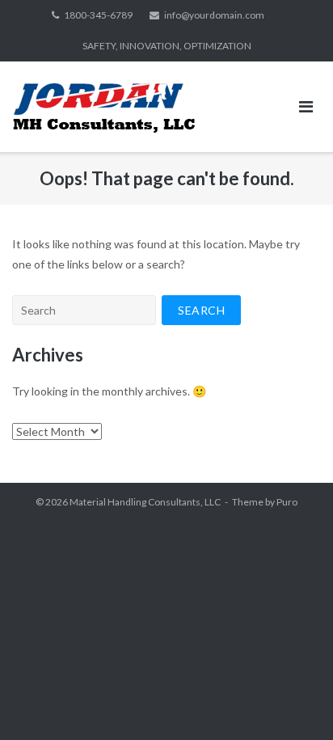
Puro (286, 502)
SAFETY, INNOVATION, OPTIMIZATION (166, 46)
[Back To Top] (293, 701)
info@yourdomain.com (214, 15)
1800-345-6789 (98, 15)
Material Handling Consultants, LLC (145, 502)
